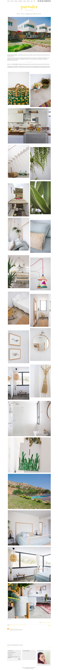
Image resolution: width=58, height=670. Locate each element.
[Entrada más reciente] (8, 647)
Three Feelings (31, 668)
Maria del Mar (10, 628)
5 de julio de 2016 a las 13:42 (16, 628)
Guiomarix (27, 667)
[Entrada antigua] (50, 647)
